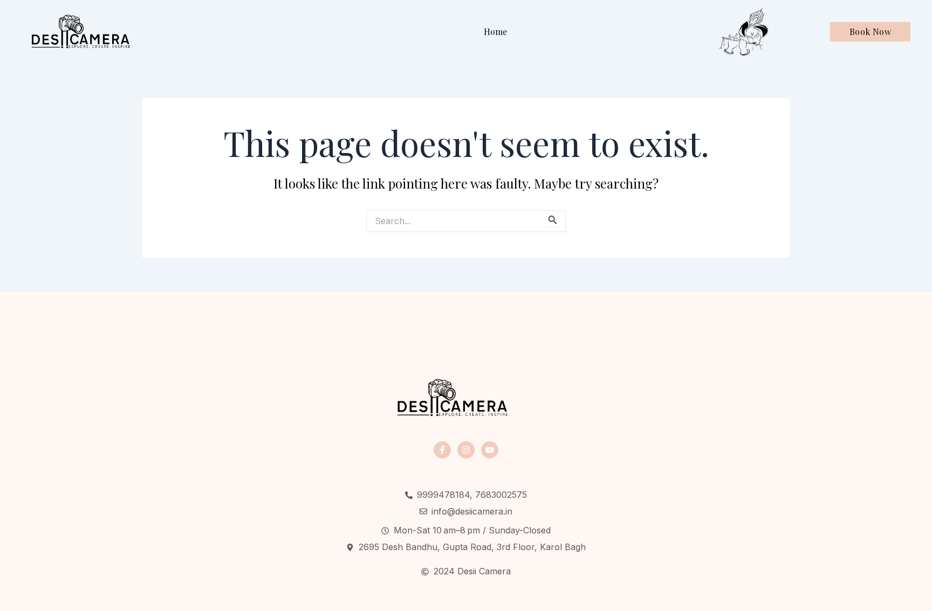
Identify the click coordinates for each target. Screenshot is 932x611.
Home (495, 31)
